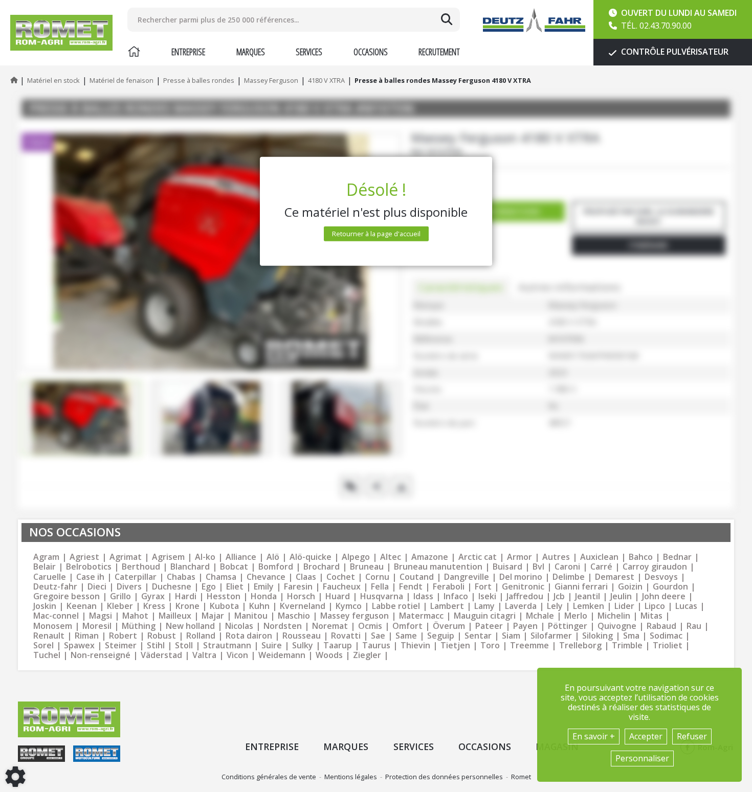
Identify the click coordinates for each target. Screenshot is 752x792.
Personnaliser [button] (642, 758)
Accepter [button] (645, 736)
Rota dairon (249, 636)
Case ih (90, 577)
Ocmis (370, 626)
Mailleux (175, 616)
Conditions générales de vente (269, 776)
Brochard (321, 567)
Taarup (337, 645)
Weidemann (281, 655)
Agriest (84, 557)
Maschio (294, 616)
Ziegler (367, 655)
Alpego (356, 557)
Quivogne (617, 626)
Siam (511, 636)
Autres (556, 557)
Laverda (521, 606)
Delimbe (568, 577)
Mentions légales (350, 776)
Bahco (641, 557)
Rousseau (301, 636)
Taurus (376, 645)
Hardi (185, 596)
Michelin (614, 616)
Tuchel (46, 655)
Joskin (44, 606)
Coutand (417, 577)
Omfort (407, 626)
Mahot (135, 616)
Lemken (588, 606)
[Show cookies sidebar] (15, 776)
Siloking (597, 636)
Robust (161, 636)
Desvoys (661, 577)
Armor (519, 557)
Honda (264, 596)
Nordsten (282, 626)
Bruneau (367, 567)
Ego (209, 587)
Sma (631, 636)
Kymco (349, 606)
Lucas (686, 606)
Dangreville (466, 577)
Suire (271, 645)
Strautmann (227, 645)
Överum (449, 626)
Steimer (121, 645)
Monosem (52, 626)
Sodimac (666, 636)
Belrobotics (89, 567)
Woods (329, 655)
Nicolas (239, 626)
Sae (378, 636)
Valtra (204, 655)
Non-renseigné (100, 655)
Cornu (377, 577)
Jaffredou (524, 596)
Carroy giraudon (655, 567)
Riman (87, 636)
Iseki (487, 596)
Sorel (43, 645)
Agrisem (168, 557)
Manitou (251, 616)
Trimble (627, 645)
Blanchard (190, 567)
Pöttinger (567, 626)
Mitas (651, 616)
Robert (123, 636)
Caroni (567, 567)
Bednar (677, 557)
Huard (337, 596)
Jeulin (621, 596)
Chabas (181, 577)
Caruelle (49, 577)
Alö (273, 557)
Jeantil (587, 596)
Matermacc (421, 616)
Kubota (224, 606)
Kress (154, 606)
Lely (555, 606)
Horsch (301, 596)
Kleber (120, 606)
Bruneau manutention (438, 567)
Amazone (429, 557)
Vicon (237, 655)
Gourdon (670, 587)
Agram (46, 557)
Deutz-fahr (55, 587)
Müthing (139, 626)
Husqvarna (381, 596)
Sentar (478, 636)
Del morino (520, 577)
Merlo (575, 616)
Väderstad (161, 655)
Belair (44, 567)
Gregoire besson (66, 596)
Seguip (440, 636)
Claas (306, 577)
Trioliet (667, 645)
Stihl (156, 645)
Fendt (411, 587)
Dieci (96, 587)
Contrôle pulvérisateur (673, 51)
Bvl (538, 567)
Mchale (540, 616)
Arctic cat (477, 557)
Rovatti (346, 636)
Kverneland (302, 606)
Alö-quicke (310, 557)
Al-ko (205, 557)
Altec (390, 557)
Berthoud (141, 567)
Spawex (79, 645)
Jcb (559, 596)
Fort (483, 587)
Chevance (266, 577)
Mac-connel (56, 616)
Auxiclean (599, 557)
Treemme (529, 645)
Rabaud (661, 626)
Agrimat (125, 557)
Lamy (484, 606)
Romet (521, 776)
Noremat (330, 626)
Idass (423, 596)
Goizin (630, 587)
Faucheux (342, 587)
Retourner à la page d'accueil (376, 233)
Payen (525, 626)
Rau (694, 626)
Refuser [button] (692, 736)
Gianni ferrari (581, 587)
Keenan (82, 606)
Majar (213, 616)
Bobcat (234, 567)
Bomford (275, 567)
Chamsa (221, 577)
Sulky (302, 645)
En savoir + (593, 736)
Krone (187, 606)
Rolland (200, 636)
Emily (264, 587)
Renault (48, 636)
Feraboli (449, 587)
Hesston (223, 596)
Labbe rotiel (396, 606)
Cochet (340, 577)
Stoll (184, 645)
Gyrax (153, 596)
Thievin (415, 645)
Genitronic (523, 587)
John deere (663, 596)
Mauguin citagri (485, 616)
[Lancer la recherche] (446, 19)
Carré (601, 567)
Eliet (235, 587)
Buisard (507, 567)
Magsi (100, 616)
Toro (490, 645)
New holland (190, 626)
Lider (624, 606)
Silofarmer (551, 636)
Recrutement (439, 52)
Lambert (447, 606)
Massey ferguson (354, 616)
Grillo (120, 596)
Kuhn (259, 606)
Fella (380, 587)
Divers (129, 587)
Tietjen (455, 645)
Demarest (614, 577)
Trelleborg (580, 645)
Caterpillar (136, 577)
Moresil (97, 626)
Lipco (655, 606)
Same (406, 636)
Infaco (456, 596)
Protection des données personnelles (444, 776)
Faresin (298, 587)
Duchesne (171, 587)
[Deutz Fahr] (534, 20)
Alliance (241, 557)
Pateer (489, 626)
